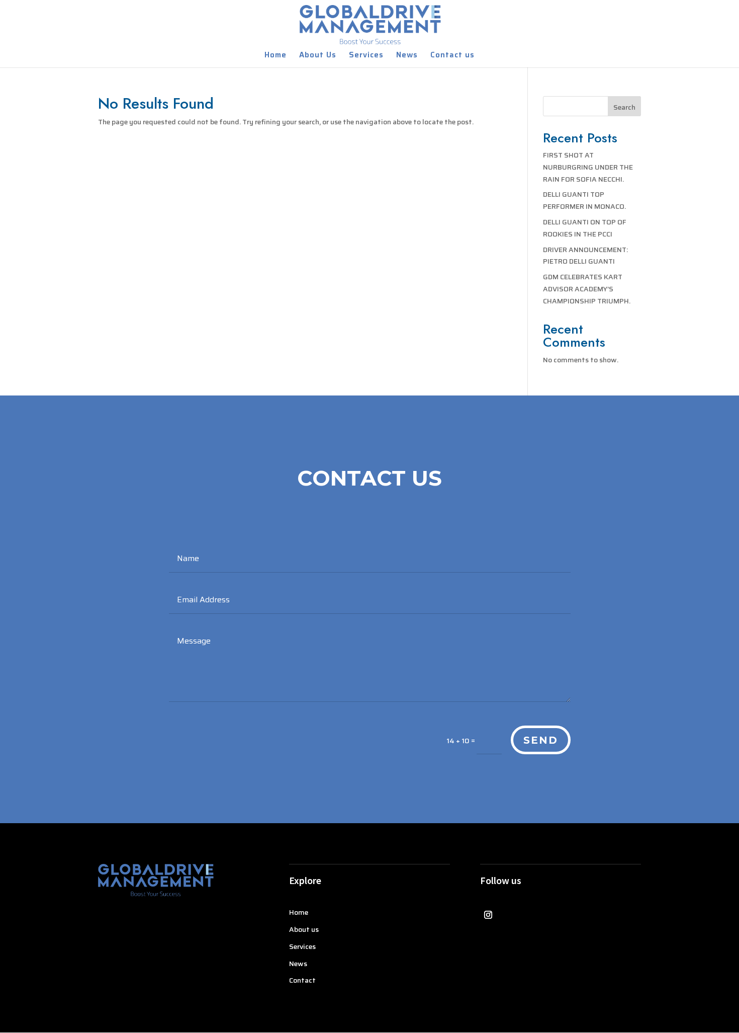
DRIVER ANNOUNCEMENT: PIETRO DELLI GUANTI (585, 255)
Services (366, 56)
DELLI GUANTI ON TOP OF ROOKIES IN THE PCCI (584, 228)
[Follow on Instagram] (488, 915)
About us (304, 929)
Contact (302, 980)
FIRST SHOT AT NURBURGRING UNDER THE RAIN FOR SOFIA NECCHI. (588, 167)
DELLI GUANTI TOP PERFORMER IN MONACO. (584, 200)
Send (540, 740)
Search (624, 107)
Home (275, 56)
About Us (317, 56)
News (407, 56)
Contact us (452, 56)
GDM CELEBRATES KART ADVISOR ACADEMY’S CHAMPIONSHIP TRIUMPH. (586, 288)
